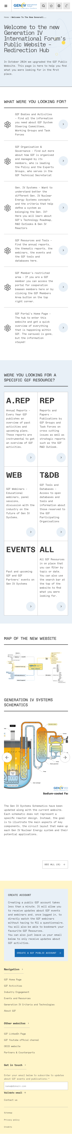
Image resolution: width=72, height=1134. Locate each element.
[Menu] (6, 6)
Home (6, 17)
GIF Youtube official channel (21, 1039)
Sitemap (8, 1112)
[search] (43, 6)
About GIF (10, 1010)
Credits (8, 1127)
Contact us (10, 1099)
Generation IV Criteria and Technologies (29, 1004)
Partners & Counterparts (19, 1052)
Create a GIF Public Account (36, 952)
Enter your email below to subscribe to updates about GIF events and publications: (34, 1077)
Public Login (59, 6)
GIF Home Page (12, 979)
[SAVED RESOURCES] (51, 6)
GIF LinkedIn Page (15, 1033)
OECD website (12, 1046)
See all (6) (52, 864)
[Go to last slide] (7, 757)
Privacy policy (12, 1119)
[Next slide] (65, 757)
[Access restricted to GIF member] (66, 6)
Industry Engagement (16, 991)
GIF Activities (13, 985)
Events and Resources (17, 998)
